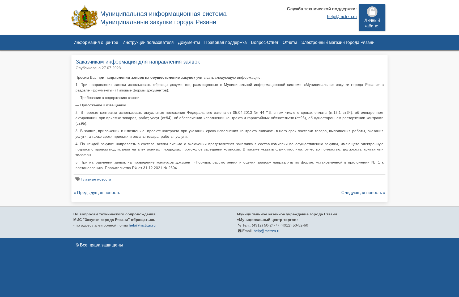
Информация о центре (96, 42)
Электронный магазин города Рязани (338, 42)
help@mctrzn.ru (342, 16)
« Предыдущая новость (97, 192)
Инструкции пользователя (148, 42)
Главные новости (96, 179)
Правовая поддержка (225, 42)
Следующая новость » (363, 192)
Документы (189, 42)
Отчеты (290, 42)
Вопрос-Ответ (264, 42)
